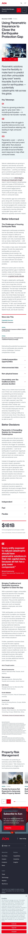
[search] (21, 3)
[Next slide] (9, 801)
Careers (4, 859)
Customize (14, 924)
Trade (3, 874)
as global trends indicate (16, 276)
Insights (15, 862)
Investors (4, 862)
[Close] (26, 896)
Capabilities (16, 856)
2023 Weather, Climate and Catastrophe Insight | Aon (13, 715)
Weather (4, 881)
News (3, 865)
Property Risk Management (9, 9)
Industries (16, 859)
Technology (5, 877)
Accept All (14, 931)
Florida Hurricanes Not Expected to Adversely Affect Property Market (11, 791)
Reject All (14, 927)
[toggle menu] (25, 3)
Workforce (5, 884)
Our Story (4, 856)
